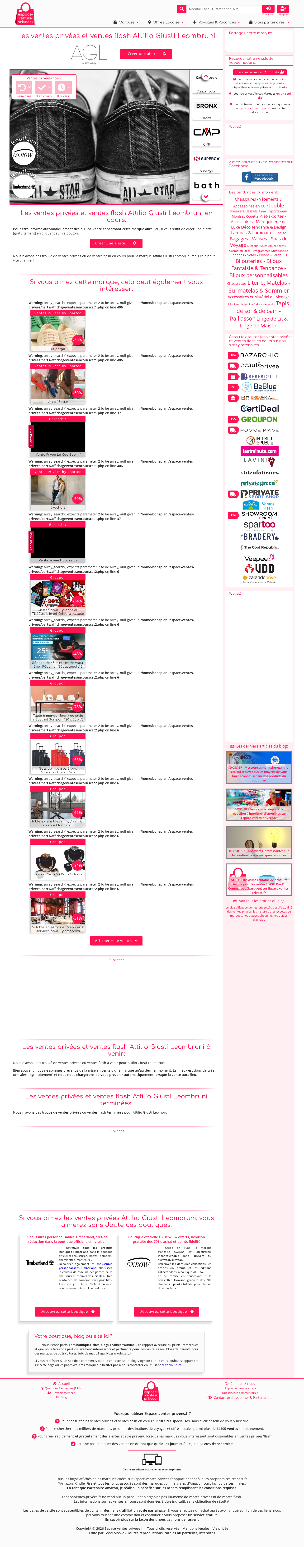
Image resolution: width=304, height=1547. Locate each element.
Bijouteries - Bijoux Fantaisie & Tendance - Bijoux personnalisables (258, 268)
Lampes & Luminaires (253, 232)
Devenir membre (63, 1393)
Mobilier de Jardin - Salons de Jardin (251, 304)
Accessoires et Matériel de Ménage (259, 296)
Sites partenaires (268, 22)
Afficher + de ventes (115, 940)
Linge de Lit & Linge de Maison (264, 322)
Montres (238, 216)
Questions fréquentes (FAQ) (62, 1388)
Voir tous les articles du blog (260, 901)
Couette (252, 216)
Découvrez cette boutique (64, 1311)
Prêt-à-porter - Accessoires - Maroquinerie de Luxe (259, 221)
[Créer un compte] (283, 9)
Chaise (281, 233)
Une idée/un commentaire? (240, 1393)
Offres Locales (165, 22)
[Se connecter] (268, 9)
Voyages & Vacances (216, 22)
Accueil (63, 1383)
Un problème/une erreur (240, 1388)
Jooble (276, 205)
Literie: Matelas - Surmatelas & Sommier (259, 286)
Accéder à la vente (63, 347)
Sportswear (278, 211)
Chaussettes (237, 283)
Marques (126, 22)
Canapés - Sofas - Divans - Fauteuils (258, 255)
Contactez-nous (241, 1383)
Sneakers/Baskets (244, 211)
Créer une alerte (143, 53)
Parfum (263, 211)
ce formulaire (171, 1365)
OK (255, 9)
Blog (63, 1397)
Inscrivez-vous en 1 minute (257, 72)
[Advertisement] (116, 997)
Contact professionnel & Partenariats (242, 1397)
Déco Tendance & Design (263, 227)
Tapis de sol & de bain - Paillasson (259, 310)
